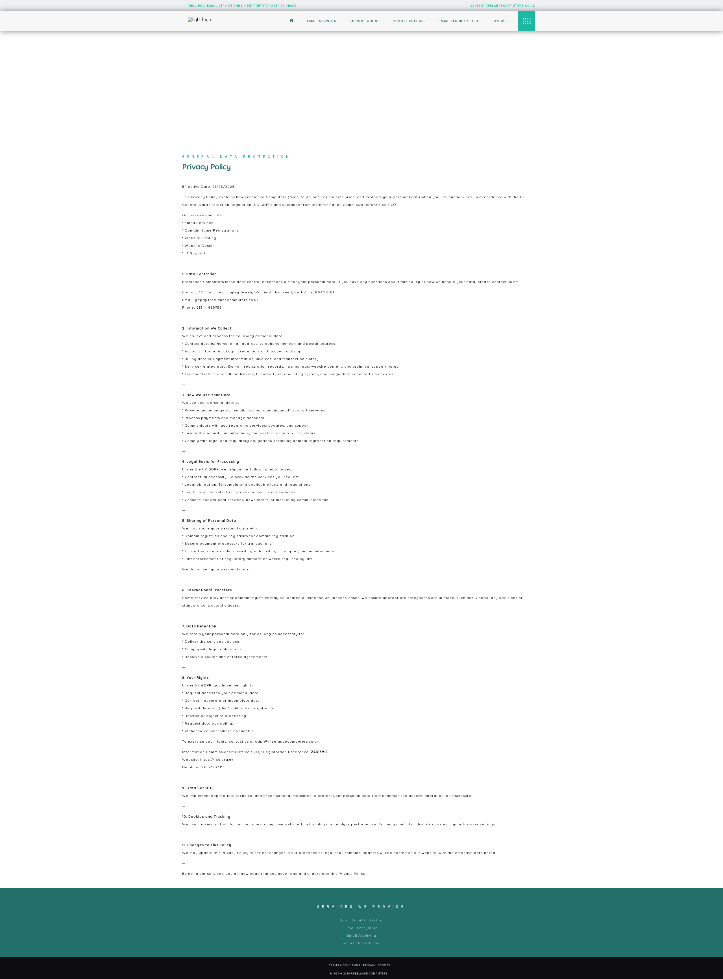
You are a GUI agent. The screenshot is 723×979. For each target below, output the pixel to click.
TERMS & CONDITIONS (344, 965)
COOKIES (384, 965)
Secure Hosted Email (361, 943)
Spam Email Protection (362, 920)
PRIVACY (369, 965)
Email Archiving (361, 935)
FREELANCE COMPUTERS (369, 974)
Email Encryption (361, 928)
